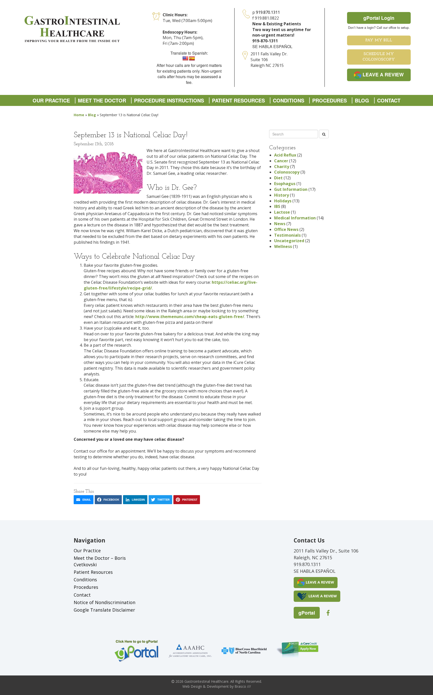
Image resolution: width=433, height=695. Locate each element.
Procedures (329, 100)
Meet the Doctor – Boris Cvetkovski (100, 561)
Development (218, 686)
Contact (388, 100)
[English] (185, 58)
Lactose (282, 212)
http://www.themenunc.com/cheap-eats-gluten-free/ (189, 316)
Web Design (192, 686)
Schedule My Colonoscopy (379, 57)
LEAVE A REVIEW (382, 74)
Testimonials (287, 235)
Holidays (282, 201)
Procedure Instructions (169, 100)
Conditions (288, 100)
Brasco (243, 686)
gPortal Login (378, 17)
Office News (286, 229)
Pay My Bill (378, 40)
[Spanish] (192, 58)
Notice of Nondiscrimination (104, 602)
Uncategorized (289, 240)
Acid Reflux (285, 155)
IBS (277, 206)
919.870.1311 (268, 12)
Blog (362, 100)
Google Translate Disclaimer (104, 610)
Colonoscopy (286, 172)
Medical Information (295, 218)
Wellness (283, 246)
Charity (281, 166)
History (281, 195)
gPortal (306, 612)
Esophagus (284, 183)
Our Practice (51, 100)
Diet (278, 178)
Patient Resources (238, 100)
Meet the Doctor (102, 100)
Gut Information (290, 189)
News (279, 223)
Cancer (281, 161)
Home (79, 114)
